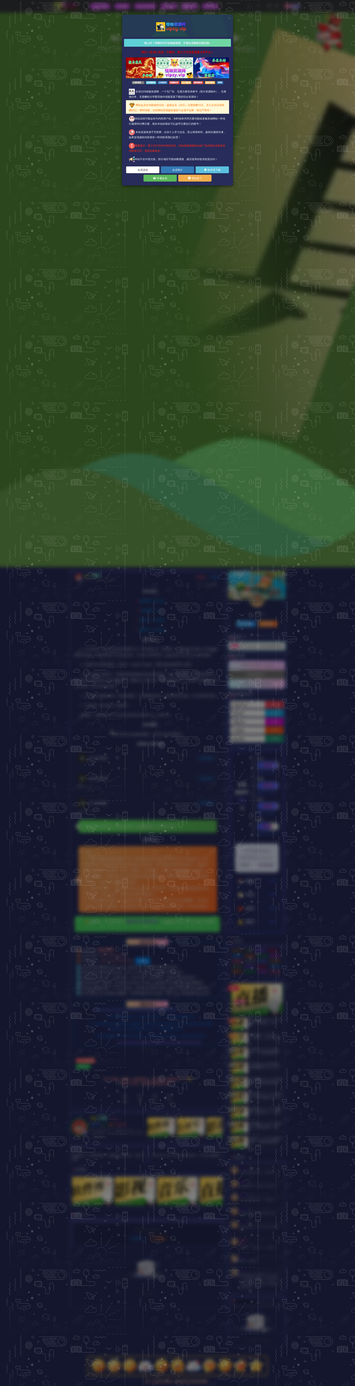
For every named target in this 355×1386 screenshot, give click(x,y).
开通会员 (161, 178)
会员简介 (177, 170)
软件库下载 (214, 170)
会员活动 (143, 170)
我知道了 (196, 178)
